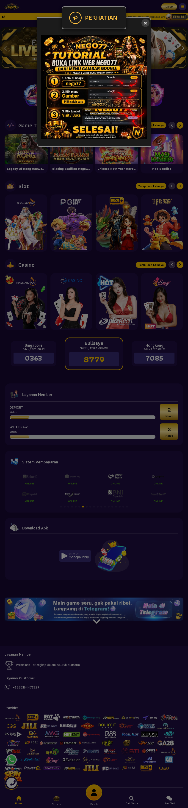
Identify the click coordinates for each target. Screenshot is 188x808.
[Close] (145, 23)
